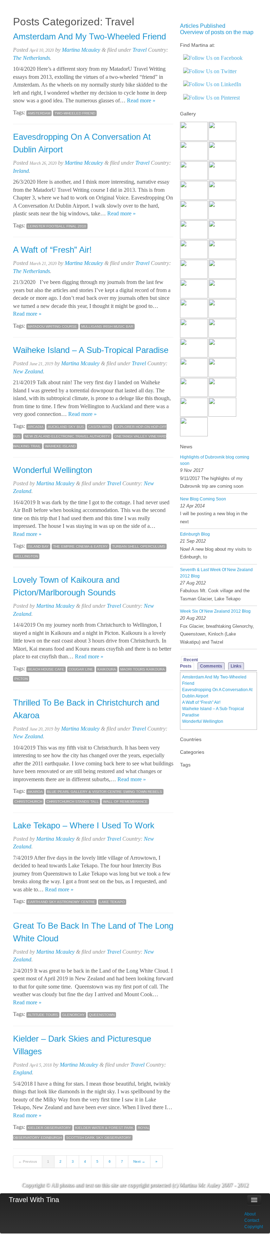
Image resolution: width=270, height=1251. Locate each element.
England (22, 1072)
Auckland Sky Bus (66, 427)
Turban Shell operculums (138, 546)
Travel (140, 50)
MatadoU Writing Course (52, 326)
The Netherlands (31, 58)
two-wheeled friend (74, 113)
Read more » (141, 100)
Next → (139, 1161)
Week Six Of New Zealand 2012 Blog (215, 611)
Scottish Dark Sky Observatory (98, 1137)
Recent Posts (189, 663)
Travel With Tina (34, 1199)
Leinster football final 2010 (57, 226)
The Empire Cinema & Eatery (80, 546)
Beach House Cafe (46, 669)
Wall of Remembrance (125, 801)
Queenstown (102, 1015)
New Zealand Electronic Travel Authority (67, 436)
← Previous (27, 1161)
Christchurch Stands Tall (72, 801)
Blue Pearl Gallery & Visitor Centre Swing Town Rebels (104, 792)
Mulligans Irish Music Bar (107, 326)
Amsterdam (39, 113)
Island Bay (38, 546)
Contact (251, 1220)
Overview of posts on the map (216, 32)
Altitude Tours (43, 1015)
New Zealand (28, 371)
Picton (21, 679)
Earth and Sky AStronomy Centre (61, 902)
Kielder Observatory (49, 1128)
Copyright (253, 1226)
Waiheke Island (60, 446)
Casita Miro (99, 427)
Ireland (21, 171)
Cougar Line (81, 669)
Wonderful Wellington (52, 470)
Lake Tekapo (112, 902)
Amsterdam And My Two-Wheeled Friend (89, 36)
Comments (211, 666)
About (250, 1214)
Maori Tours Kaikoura (142, 669)
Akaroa (35, 792)
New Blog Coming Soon (203, 499)
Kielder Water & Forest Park (104, 1128)
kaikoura (106, 669)
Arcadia (36, 427)
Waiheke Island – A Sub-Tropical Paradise (90, 350)
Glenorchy (73, 1015)
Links (236, 666)
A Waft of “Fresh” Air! (52, 249)
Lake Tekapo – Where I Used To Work (83, 825)
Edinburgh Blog (195, 534)
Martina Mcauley (81, 50)
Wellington (26, 556)
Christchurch (28, 801)
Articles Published (202, 26)
